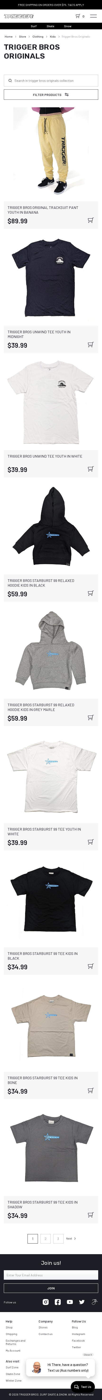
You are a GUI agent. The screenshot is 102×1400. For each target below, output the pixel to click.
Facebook (78, 1340)
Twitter (76, 1347)
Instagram (78, 1333)
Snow (67, 26)
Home (8, 36)
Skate (50, 26)
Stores (43, 1327)
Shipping (11, 1333)
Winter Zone (14, 1380)
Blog (75, 1327)
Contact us (46, 1333)
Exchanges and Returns (15, 1342)
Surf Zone (12, 1367)
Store (22, 36)
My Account (13, 1350)
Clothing (37, 36)
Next (69, 1238)
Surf (34, 26)
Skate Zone (13, 1373)
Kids (53, 36)
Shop (9, 1327)
